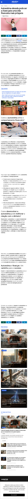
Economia (10, 5)
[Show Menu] (1, 2)
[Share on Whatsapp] (3, 36)
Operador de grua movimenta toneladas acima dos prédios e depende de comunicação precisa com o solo (13, 383)
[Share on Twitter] (14, 36)
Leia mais (4, 440)
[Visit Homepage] (15, 2)
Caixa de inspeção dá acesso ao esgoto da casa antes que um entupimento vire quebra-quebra (14, 92)
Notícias (5, 5)
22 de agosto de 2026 (6, 386)
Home (2, 5)
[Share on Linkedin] (24, 36)
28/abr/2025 (13, 15)
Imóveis (3, 330)
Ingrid (4, 433)
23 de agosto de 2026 (6, 346)
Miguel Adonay (5, 15)
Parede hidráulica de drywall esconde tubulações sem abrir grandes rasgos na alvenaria (15, 467)
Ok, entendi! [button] (14, 494)
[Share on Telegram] (8, 36)
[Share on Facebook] (19, 36)
